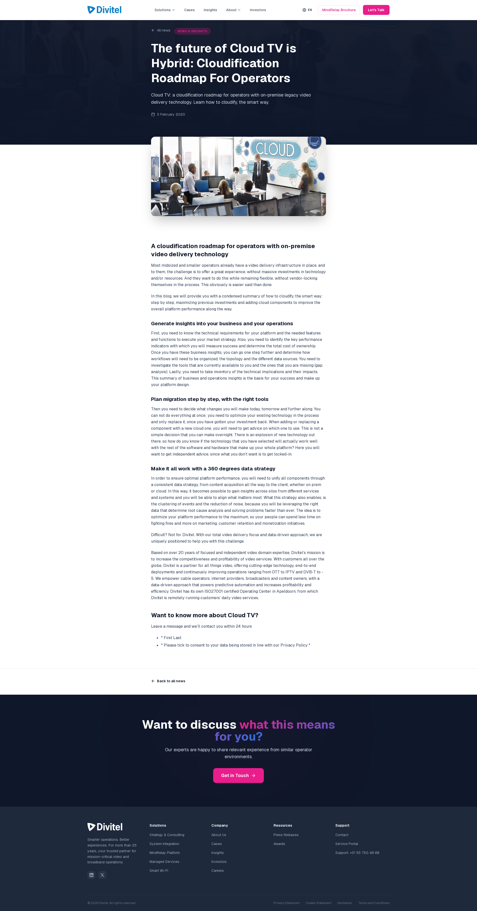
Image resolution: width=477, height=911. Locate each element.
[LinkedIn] (91, 875)
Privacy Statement (287, 903)
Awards (279, 844)
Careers (217, 870)
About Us (218, 835)
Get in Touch (235, 775)
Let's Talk (376, 10)
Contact (341, 835)
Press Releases (286, 835)
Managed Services (164, 861)
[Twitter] (102, 875)
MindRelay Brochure (339, 10)
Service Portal (346, 844)
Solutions (163, 10)
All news (163, 30)
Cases (189, 10)
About (231, 10)
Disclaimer (344, 903)
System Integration (164, 844)
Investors (258, 10)
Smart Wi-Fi (159, 870)
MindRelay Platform (165, 852)
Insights (210, 10)
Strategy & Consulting (167, 835)
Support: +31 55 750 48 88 (357, 852)
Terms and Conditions (374, 903)
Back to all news (171, 681)
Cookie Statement (318, 903)
